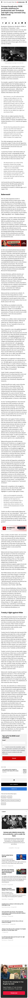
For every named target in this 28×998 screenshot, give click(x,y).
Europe (9, 796)
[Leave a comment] (22, 23)
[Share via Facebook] (2, 23)
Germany (4, 796)
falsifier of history (19, 214)
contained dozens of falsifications (12, 260)
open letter (15, 277)
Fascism (3, 803)
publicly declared (15, 336)
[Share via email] (15, 23)
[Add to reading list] (25, 23)
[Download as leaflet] (18, 23)
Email (3, 740)
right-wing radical (6, 214)
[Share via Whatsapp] (9, 23)
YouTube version (18, 84)
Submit (14, 758)
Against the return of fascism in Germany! (11, 800)
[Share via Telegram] (12, 23)
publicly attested (21, 329)
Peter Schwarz (4, 17)
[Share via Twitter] (6, 23)
